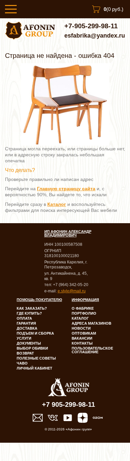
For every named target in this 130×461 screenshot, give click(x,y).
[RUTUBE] (67, 418)
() (113, 9)
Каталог (80, 318)
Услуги (24, 338)
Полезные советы (36, 358)
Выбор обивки (32, 348)
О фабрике (83, 308)
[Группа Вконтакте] (52, 418)
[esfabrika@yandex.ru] (37, 418)
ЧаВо (22, 363)
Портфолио (84, 313)
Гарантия (26, 323)
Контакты (82, 343)
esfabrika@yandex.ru (94, 35)
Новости (81, 328)
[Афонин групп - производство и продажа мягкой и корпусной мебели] (30, 38)
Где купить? (29, 313)
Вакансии (82, 338)
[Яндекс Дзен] (82, 418)
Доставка (27, 328)
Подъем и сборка (35, 333)
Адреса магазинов (91, 323)
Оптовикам (84, 333)
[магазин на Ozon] (97, 418)
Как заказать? (32, 308)
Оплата (24, 318)
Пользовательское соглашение (92, 350)
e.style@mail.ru (72, 291)
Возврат (25, 353)
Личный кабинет (34, 368)
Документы (29, 343)
